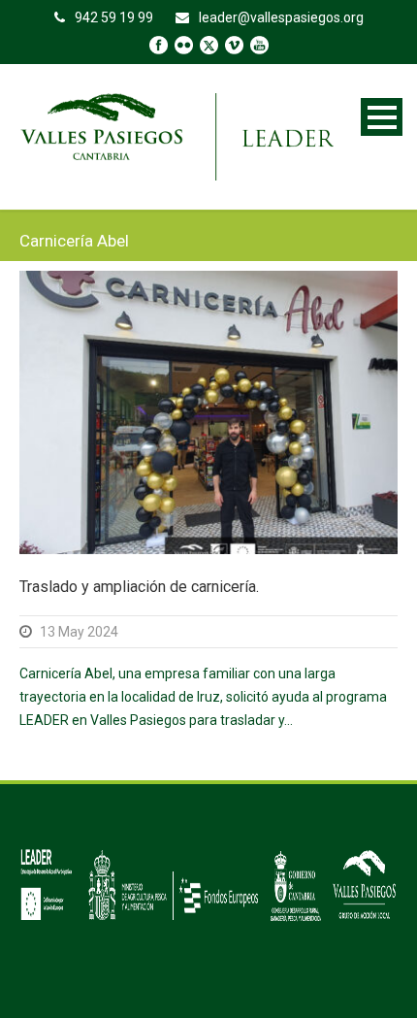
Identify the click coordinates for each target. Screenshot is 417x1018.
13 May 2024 (79, 632)
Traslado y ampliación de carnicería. (139, 586)
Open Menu (381, 117)
